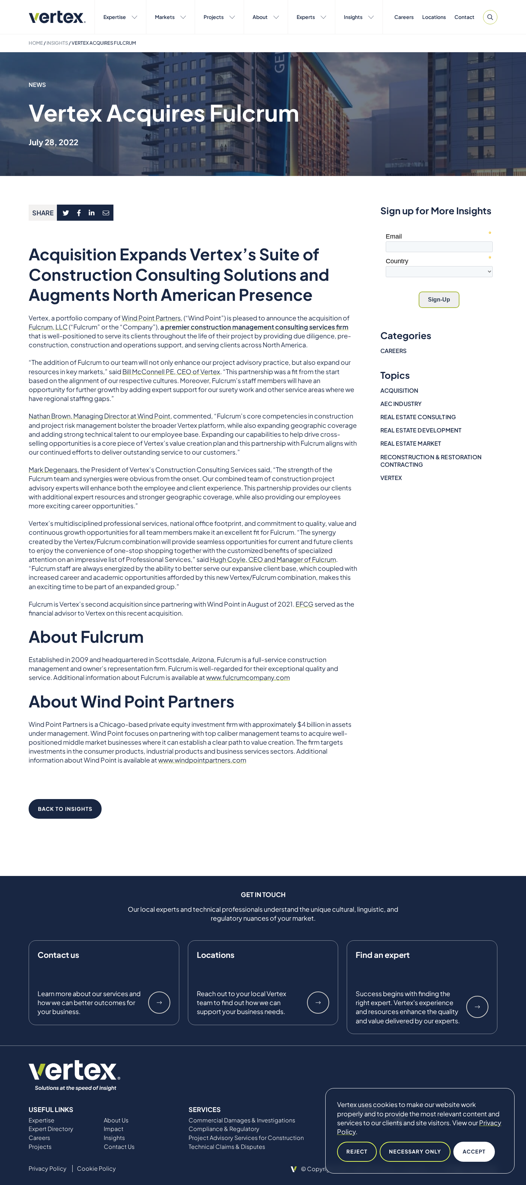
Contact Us (119, 1146)
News (37, 84)
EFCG (304, 604)
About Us (116, 1120)
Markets (165, 17)
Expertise (114, 17)
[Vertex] (57, 17)
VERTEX (391, 477)
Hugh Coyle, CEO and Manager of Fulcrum (273, 559)
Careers (404, 17)
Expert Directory (51, 1128)
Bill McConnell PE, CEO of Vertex (171, 371)
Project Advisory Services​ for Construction (246, 1137)
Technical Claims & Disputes (227, 1146)
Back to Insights (65, 808)
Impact (113, 1128)
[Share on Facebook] (79, 212)
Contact (464, 17)
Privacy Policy (48, 1168)
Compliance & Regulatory (224, 1128)
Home (36, 43)
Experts (306, 17)
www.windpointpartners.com (202, 760)
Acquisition (399, 390)
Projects (214, 17)
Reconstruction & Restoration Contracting (431, 460)
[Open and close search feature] (490, 17)
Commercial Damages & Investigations (242, 1120)
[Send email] (106, 212)
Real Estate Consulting (418, 417)
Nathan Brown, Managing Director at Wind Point (99, 416)
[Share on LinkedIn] (92, 212)
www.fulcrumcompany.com (248, 677)
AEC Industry (401, 403)
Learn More (159, 1002)
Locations (434, 17)
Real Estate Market (411, 443)
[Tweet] (65, 212)
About (260, 17)
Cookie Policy (96, 1168)
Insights (353, 17)
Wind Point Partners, (152, 318)
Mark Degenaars (53, 469)
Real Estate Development (421, 430)
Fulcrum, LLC (48, 327)
